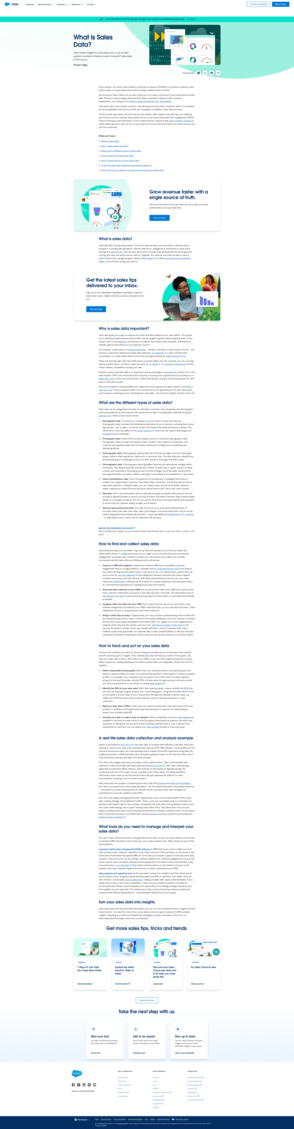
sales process (105, 415)
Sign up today (96, 309)
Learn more (158, 983)
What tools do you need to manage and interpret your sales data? (132, 170)
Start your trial (197, 983)
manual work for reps (113, 596)
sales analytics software (180, 120)
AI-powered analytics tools (167, 568)
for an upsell (152, 364)
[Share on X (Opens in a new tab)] (205, 73)
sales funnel (116, 252)
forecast (153, 814)
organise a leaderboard (175, 364)
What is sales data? (110, 141)
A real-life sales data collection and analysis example (126, 165)
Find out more (159, 218)
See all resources (147, 1000)
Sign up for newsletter (184, 1053)
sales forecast (172, 356)
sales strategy (153, 727)
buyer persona (145, 430)
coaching (189, 514)
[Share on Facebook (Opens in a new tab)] (211, 73)
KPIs (147, 655)
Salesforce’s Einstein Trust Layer (167, 625)
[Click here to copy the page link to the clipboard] (218, 73)
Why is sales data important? (115, 146)
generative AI (170, 372)
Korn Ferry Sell (155, 765)
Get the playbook (84, 983)
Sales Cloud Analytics (180, 783)
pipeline (122, 341)
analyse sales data (137, 349)
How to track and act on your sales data (120, 160)
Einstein (161, 783)
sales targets (147, 258)
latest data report (107, 378)
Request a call (139, 1053)
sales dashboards (185, 717)
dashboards (118, 581)
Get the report (121, 983)
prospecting (108, 434)
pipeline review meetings (111, 817)
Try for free (95, 1053)
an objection (158, 353)
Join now (191, 19)
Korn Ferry (126, 744)
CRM (124, 553)
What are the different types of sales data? (121, 151)
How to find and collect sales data (117, 155)
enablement (174, 514)
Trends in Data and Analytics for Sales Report (149, 101)
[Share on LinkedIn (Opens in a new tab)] (198, 73)
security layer (123, 865)
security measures (126, 575)
